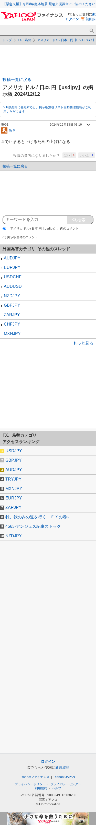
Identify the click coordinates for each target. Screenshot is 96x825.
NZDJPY (12, 296)
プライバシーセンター (65, 784)
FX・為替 (24, 40)
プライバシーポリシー (30, 784)
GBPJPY (12, 305)
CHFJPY (12, 324)
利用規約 (41, 788)
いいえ (86, 155)
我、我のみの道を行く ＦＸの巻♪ (37, 517)
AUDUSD (13, 286)
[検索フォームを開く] (91, 30)
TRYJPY (13, 479)
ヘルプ (56, 788)
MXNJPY (12, 333)
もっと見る (83, 343)
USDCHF (13, 277)
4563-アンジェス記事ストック (33, 526)
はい (69, 155)
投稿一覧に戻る (17, 79)
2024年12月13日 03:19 (66, 124)
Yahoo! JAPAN (65, 777)
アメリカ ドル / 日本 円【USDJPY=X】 (66, 40)
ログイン (72, 19)
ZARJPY (12, 315)
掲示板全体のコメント (22, 237)
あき (12, 130)
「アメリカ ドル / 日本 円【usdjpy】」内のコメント (43, 228)
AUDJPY (12, 258)
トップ (7, 40)
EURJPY (12, 267)
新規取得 (62, 768)
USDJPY (13, 451)
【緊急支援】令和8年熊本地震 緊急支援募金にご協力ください (49, 4)
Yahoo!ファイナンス (35, 777)
